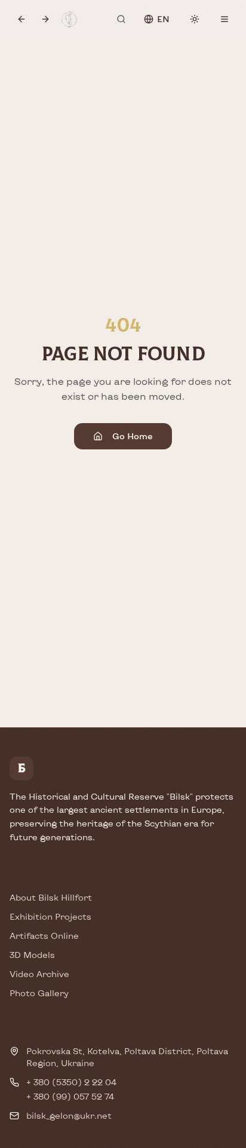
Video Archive (39, 974)
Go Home (132, 436)
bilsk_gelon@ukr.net (69, 1115)
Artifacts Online (44, 935)
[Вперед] (45, 19)
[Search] (121, 19)
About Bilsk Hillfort (51, 897)
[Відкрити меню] (224, 19)
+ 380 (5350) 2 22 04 (71, 1082)
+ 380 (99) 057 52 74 (70, 1096)
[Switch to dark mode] (195, 19)
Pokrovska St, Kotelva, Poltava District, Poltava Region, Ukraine (127, 1057)
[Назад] (21, 19)
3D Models (32, 955)
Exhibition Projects (50, 916)
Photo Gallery (39, 993)
